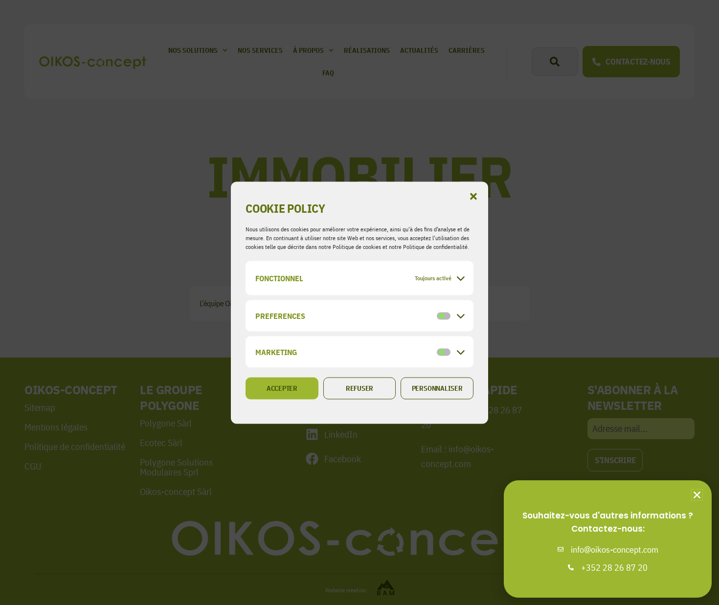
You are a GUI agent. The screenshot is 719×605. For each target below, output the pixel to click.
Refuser (359, 388)
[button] (473, 196)
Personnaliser (437, 388)
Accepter (282, 388)
